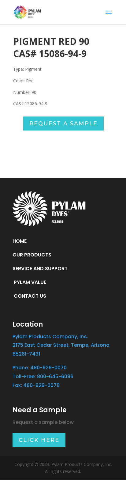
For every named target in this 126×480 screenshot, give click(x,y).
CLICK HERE (39, 440)
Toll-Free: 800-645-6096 (43, 376)
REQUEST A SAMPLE (63, 123)
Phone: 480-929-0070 (40, 367)
